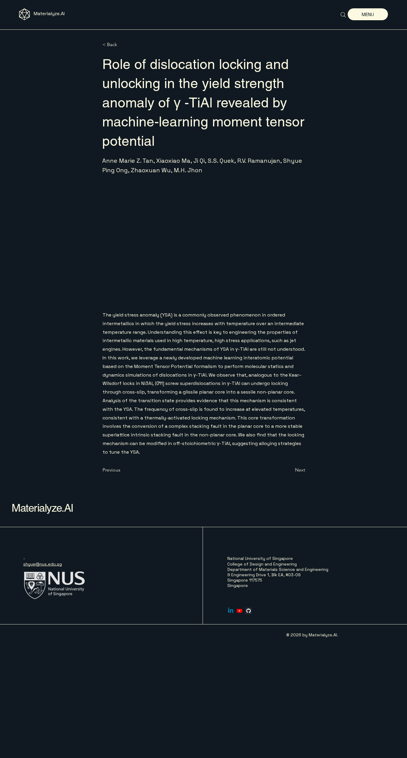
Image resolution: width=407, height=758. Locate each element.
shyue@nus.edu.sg (42, 564)
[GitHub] (248, 610)
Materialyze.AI (49, 13)
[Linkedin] (230, 610)
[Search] (343, 15)
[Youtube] (239, 610)
